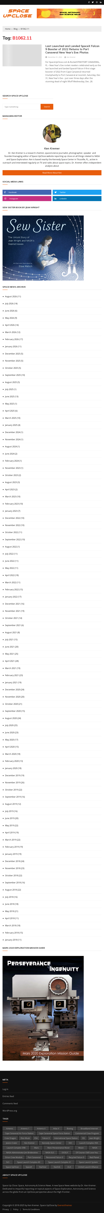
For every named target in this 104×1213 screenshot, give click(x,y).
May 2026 (9, 318)
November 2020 (12, 696)
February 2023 (12, 503)
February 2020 (12, 761)
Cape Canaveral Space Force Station (54, 1133)
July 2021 (9, 639)
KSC (70, 1143)
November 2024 (12, 439)
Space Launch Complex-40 (28, 1162)
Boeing (70, 1128)
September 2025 (13, 375)
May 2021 (9, 653)
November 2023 (12, 468)
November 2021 (12, 611)
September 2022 (13, 539)
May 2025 (9, 403)
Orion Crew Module (13, 1157)
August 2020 (11, 718)
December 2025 (12, 353)
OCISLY (65, 1152)
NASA (94, 1147)
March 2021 (10, 668)
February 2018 (12, 932)
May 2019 (9, 825)
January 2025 (11, 425)
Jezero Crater (11, 1143)
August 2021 (11, 632)
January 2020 (11, 768)
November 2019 (12, 782)
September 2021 (13, 625)
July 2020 (9, 725)
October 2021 (11, 618)
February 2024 (12, 460)
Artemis (9, 1128)
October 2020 (11, 704)
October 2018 (11, 875)
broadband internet (89, 1128)
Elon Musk (25, 1138)
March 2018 (10, 925)
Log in (5, 1089)
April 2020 (10, 746)
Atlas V (56, 1128)
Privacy (6, 1209)
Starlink (57, 1167)
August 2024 (11, 446)
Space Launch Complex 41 (59, 1162)
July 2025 (9, 389)
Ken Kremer (71, 57)
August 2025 (11, 382)
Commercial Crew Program (87, 1133)
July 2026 (9, 303)
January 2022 (11, 596)
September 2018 (13, 882)
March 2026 (10, 332)
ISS (83, 1138)
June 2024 (9, 453)
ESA (36, 1138)
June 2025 (9, 396)
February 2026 (12, 339)
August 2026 (11, 296)
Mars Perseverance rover (58, 1147)
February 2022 (12, 589)
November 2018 (12, 868)
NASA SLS (50, 1152)
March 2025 (10, 418)
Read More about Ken (52, 172)
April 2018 (10, 918)
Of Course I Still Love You (87, 1152)
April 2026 (10, 325)
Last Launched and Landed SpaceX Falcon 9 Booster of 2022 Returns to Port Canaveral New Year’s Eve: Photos (72, 49)
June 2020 (9, 732)
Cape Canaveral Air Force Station (19, 1133)
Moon (81, 1147)
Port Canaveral (34, 1157)
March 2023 (10, 496)
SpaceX (29, 1167)
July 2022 (9, 553)
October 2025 (11, 368)
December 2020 (12, 689)
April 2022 (10, 575)
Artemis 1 (25, 1128)
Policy (15, 1209)
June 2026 (9, 310)
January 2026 (11, 346)
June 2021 (9, 646)
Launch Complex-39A (88, 1143)
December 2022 (12, 518)
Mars (36, 1147)
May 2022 (9, 568)
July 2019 (9, 811)
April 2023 (10, 489)
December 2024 (12, 432)
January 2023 (11, 511)
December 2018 (12, 861)
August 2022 (11, 546)
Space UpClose (12, 1167)
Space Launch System (88, 1162)
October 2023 (11, 475)
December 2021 (12, 603)
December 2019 (12, 775)
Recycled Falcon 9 (76, 1157)
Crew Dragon (10, 1138)
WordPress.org (10, 1110)
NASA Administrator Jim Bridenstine (22, 1152)
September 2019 (13, 796)
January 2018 (11, 939)
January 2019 (11, 854)
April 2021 (10, 661)
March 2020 (10, 754)
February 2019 (12, 846)
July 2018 (9, 897)
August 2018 (11, 889)
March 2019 (10, 839)
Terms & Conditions (31, 1209)
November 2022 (12, 525)
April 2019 (10, 832)
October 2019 (11, 789)
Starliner (42, 1167)
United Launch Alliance (88, 1167)
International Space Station (66, 1138)
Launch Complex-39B (16, 1147)
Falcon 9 (46, 1138)
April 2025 (10, 410)
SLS (7, 1162)
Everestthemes (65, 1205)
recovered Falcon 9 (54, 1157)
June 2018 (9, 904)
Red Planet (94, 1157)
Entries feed (8, 1096)
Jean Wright (94, 1138)
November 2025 (12, 360)
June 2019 (9, 818)
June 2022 (9, 561)
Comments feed (10, 1103)
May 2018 (9, 911)
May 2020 (9, 739)
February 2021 (12, 675)
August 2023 (11, 482)
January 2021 (11, 682)
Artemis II (41, 1128)
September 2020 (13, 711)
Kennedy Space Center (51, 1143)
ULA (69, 1167)
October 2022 (11, 532)
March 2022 (10, 582)
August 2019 (11, 804)
